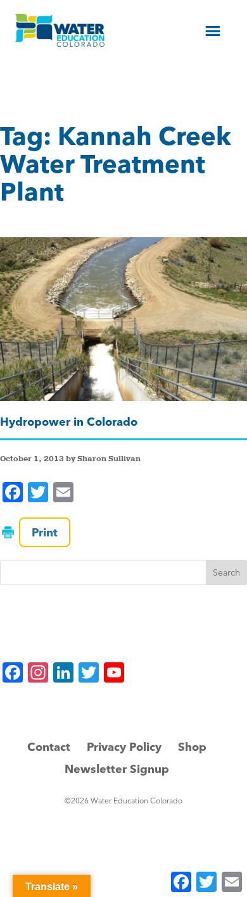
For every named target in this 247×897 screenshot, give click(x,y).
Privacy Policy (124, 746)
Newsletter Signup (117, 769)
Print (45, 532)
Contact (48, 746)
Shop (192, 746)
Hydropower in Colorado (68, 421)
